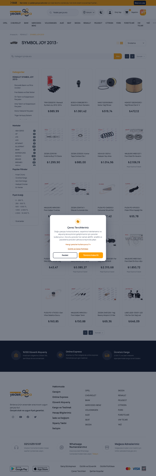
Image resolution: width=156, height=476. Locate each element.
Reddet (65, 255)
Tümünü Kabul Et (91, 255)
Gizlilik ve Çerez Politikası (78, 249)
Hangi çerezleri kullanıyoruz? (77, 244)
